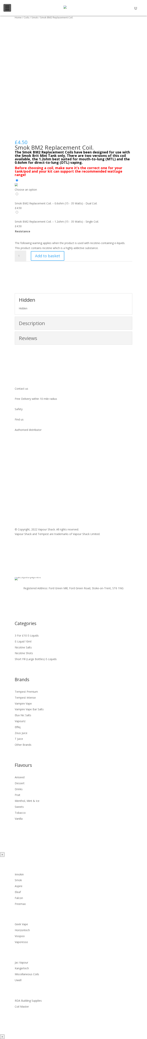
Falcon (19, 898)
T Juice (19, 739)
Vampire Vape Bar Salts (29, 709)
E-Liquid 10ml (23, 641)
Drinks (19, 789)
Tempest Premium (26, 691)
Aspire (18, 886)
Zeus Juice (21, 733)
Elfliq (17, 727)
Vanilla (19, 818)
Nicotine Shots (24, 653)
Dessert (19, 783)
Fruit (17, 795)
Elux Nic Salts (23, 715)
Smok (34, 17)
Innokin (19, 874)
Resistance (22, 231)
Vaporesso (21, 942)
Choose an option (26, 189)
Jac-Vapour (21, 962)
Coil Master (22, 1006)
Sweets (19, 807)
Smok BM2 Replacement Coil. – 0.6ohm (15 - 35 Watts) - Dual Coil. (56, 203)
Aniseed (19, 777)
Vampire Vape (23, 703)
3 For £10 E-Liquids (27, 635)
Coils (26, 17)
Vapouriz (20, 721)
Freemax (20, 904)
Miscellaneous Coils (27, 974)
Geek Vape (21, 924)
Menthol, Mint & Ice (27, 801)
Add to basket (47, 255)
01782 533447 (29, 497)
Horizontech (22, 930)
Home (18, 17)
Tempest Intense (25, 697)
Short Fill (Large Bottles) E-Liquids (36, 659)
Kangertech (22, 968)
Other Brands (23, 744)
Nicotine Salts (23, 647)
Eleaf (18, 892)
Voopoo (20, 936)
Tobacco (20, 812)
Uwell (18, 980)
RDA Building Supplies (28, 1000)
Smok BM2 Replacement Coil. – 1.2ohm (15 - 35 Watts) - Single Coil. (57, 221)
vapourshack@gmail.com (38, 492)
